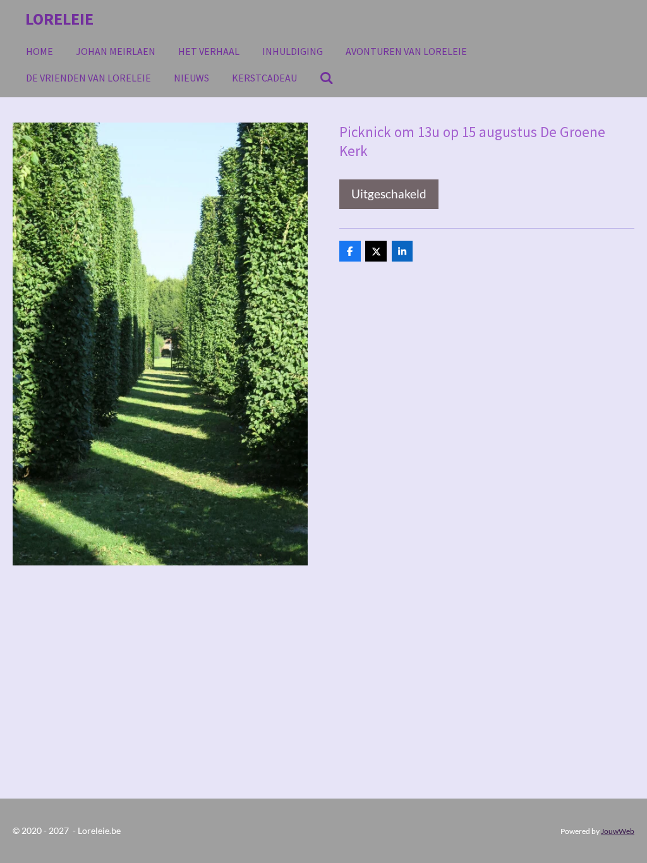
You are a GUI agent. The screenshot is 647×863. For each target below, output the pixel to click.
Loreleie (59, 18)
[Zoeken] (326, 77)
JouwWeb (617, 830)
